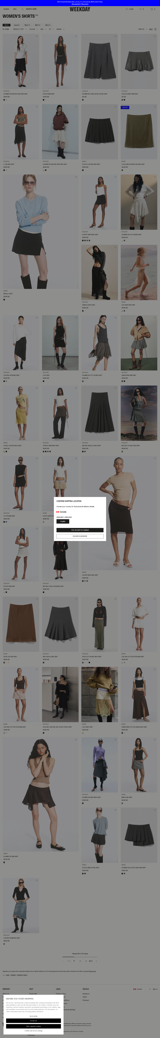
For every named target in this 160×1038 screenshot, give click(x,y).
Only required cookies (33, 1026)
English (62, 521)
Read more (33, 1016)
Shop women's (76, 4)
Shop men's (84, 4)
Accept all (33, 1021)
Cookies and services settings (33, 1031)
